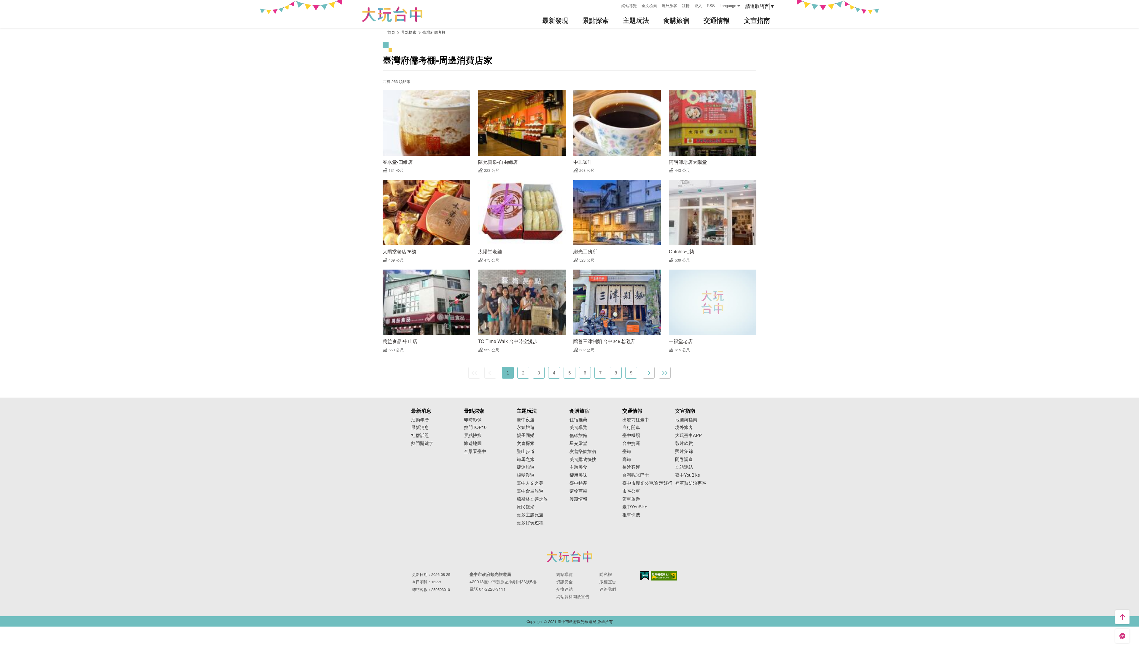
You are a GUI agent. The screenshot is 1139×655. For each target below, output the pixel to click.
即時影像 (473, 419)
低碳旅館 (578, 435)
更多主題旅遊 (530, 514)
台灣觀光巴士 (635, 475)
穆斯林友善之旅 (532, 499)
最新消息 (420, 427)
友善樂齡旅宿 (583, 451)
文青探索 (525, 443)
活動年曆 (420, 419)
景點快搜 (473, 435)
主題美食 (578, 467)
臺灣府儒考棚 (434, 32)
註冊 (686, 5)
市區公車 (631, 491)
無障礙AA (664, 576)
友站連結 (684, 467)
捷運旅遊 (525, 467)
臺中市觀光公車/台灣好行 (647, 483)
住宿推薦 (578, 419)
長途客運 (631, 467)
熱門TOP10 (475, 427)
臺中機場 (631, 435)
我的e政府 (644, 575)
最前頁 (474, 373)
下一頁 (649, 373)
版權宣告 (607, 581)
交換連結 (564, 589)
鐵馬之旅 (525, 459)
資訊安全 (564, 581)
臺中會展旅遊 (530, 491)
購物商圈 (578, 491)
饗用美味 (578, 475)
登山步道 (525, 451)
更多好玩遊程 (530, 522)
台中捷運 (631, 443)
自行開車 (631, 427)
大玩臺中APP (688, 435)
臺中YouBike (634, 506)
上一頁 (490, 373)
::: (615, 5)
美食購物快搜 (583, 459)
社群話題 (420, 435)
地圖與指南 (686, 419)
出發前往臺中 (635, 419)
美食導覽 (578, 427)
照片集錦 (684, 451)
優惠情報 (578, 499)
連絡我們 (607, 589)
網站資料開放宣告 (572, 596)
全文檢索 (649, 5)
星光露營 (578, 443)
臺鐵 (626, 451)
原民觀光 (525, 506)
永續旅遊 (525, 427)
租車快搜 (631, 514)
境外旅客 (669, 5)
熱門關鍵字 (422, 443)
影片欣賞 (684, 443)
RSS (711, 5)
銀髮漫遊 (525, 475)
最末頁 (665, 373)
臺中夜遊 (525, 419)
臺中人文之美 (530, 483)
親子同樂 (525, 435)
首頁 (391, 32)
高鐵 (626, 459)
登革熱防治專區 (690, 483)
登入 (698, 5)
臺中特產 (578, 483)
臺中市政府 (569, 557)
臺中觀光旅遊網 (392, 14)
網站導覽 (629, 5)
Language (728, 5)
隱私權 (605, 574)
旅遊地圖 (473, 443)
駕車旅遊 (631, 499)
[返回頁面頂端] (1122, 617)
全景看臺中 (475, 451)
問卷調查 (684, 459)
